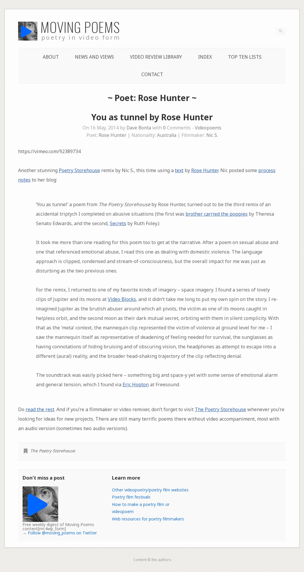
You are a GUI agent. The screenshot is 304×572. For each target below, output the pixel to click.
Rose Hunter (112, 135)
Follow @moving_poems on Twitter (62, 533)
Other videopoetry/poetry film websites (150, 490)
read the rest (40, 409)
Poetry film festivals (131, 497)
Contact (152, 74)
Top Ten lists (245, 57)
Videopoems (208, 128)
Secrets (118, 223)
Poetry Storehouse (79, 170)
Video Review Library (156, 57)
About (51, 57)
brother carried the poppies (217, 214)
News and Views (94, 57)
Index (205, 57)
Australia (166, 135)
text (179, 170)
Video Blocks (122, 299)
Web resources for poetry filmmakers (148, 519)
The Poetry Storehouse (220, 409)
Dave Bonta (138, 128)
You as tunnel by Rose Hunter (152, 117)
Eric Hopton (136, 384)
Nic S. (212, 135)
